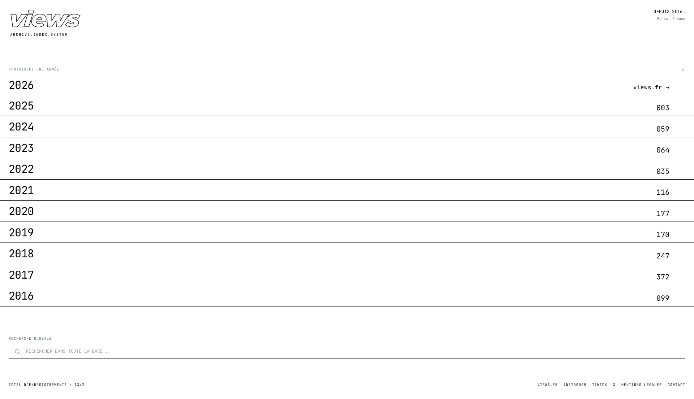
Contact (676, 384)
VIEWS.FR (547, 384)
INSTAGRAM (575, 384)
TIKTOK (599, 384)
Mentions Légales (641, 384)
